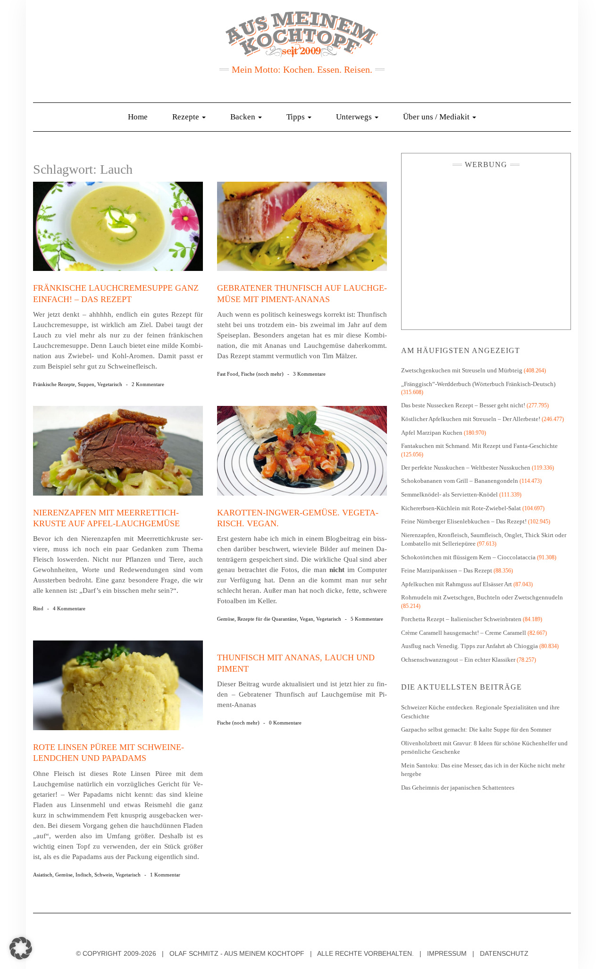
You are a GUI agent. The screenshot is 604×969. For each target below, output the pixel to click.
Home (138, 116)
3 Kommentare (309, 374)
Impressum (447, 953)
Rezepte (186, 116)
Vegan (306, 619)
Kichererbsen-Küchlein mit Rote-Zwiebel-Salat (461, 508)
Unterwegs (355, 116)
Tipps (296, 116)
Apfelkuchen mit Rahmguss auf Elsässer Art (456, 584)
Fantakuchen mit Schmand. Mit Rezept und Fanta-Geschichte (479, 445)
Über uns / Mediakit (437, 116)
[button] (21, 948)
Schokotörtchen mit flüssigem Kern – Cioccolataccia (468, 557)
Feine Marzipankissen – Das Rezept (446, 570)
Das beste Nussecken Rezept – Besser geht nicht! (463, 405)
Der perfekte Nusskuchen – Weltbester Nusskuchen (465, 467)
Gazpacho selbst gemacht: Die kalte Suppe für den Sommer (476, 729)
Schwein (103, 874)
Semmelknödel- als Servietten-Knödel (449, 494)
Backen (243, 116)
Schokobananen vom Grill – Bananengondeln (459, 480)
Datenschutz (504, 953)
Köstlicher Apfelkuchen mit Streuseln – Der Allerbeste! (470, 418)
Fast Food (227, 374)
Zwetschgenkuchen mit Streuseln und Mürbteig (461, 370)
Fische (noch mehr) (262, 374)
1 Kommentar (165, 874)
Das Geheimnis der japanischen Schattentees (457, 787)
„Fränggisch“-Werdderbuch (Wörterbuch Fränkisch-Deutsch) (478, 384)
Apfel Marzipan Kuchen (431, 432)
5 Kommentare (367, 619)
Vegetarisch (109, 384)
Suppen (86, 384)
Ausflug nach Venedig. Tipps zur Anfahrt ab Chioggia (469, 645)
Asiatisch (42, 874)
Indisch (84, 874)
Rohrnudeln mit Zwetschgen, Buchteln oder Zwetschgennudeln (482, 597)
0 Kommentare (285, 722)
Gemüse (226, 619)
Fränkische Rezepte (54, 384)
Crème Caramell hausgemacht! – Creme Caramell (463, 632)
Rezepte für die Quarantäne (267, 619)
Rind (38, 608)
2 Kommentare (148, 384)
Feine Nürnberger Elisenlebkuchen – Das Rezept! (464, 521)
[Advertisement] (486, 247)
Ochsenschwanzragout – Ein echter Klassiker (458, 659)
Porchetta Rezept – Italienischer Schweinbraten (461, 619)
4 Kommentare (69, 608)
